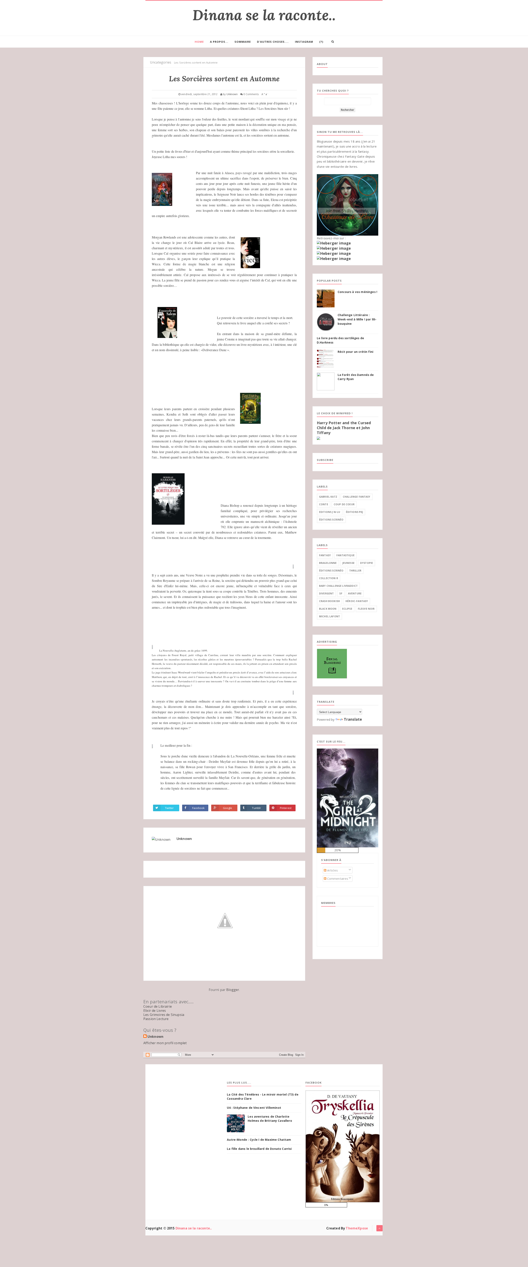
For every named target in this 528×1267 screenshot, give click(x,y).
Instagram (304, 42)
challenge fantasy (356, 496)
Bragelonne (328, 563)
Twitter (169, 808)
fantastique (345, 555)
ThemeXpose (357, 1228)
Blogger (232, 989)
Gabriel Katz (328, 496)
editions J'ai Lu (329, 512)
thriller (355, 570)
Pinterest (285, 808)
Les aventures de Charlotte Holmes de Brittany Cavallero (270, 1119)
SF (340, 593)
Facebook (198, 808)
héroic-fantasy (356, 601)
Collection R (328, 578)
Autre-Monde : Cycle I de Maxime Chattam (259, 1140)
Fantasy (325, 555)
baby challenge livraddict (338, 586)
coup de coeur (344, 504)
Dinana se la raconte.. (264, 15)
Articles (332, 870)
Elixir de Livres (154, 1010)
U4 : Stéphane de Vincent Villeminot (254, 1108)
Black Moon (328, 608)
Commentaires (337, 878)
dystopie (366, 563)
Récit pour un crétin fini (355, 352)
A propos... (219, 42)
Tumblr (256, 808)
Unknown (184, 838)
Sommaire (243, 42)
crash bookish (329, 601)
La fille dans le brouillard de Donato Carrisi (259, 1149)
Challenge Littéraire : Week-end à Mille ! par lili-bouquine (357, 319)
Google (227, 808)
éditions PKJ (354, 512)
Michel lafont (329, 616)
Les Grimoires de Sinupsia (163, 1014)
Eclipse (347, 608)
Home (199, 42)
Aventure (355, 593)
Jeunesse (348, 563)
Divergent (326, 593)
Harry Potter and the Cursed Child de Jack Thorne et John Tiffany (344, 427)
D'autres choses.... (273, 42)
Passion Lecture (156, 1019)
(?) (321, 42)
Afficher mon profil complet (165, 1043)
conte (323, 504)
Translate (353, 719)
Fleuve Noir (366, 608)
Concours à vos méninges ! (357, 292)
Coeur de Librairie (157, 1006)
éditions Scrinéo (331, 519)
